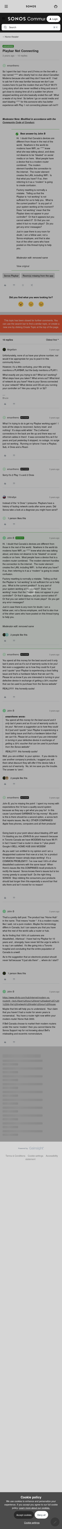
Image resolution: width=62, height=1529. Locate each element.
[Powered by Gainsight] (31, 1149)
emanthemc (13, 65)
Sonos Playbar (11, 275)
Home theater (12, 36)
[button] (3, 19)
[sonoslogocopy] (31, 6)
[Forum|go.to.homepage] (24, 18)
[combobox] (31, 27)
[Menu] (5, 6)
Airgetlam (12, 349)
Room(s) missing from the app (38, 275)
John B (10, 537)
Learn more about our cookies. (34, 1507)
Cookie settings (35, 1155)
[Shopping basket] (56, 6)
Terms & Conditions (15, 1155)
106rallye (11, 497)
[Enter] (5, 27)
